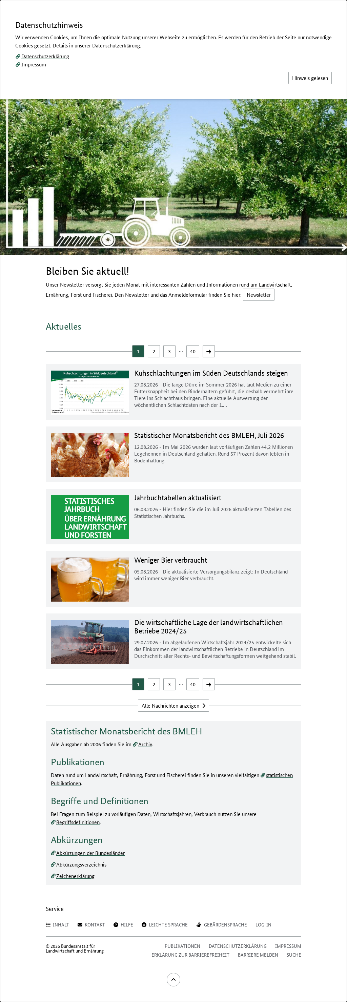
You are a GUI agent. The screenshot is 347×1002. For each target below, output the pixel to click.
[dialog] (173, 501)
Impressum (33, 64)
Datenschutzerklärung (45, 56)
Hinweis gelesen (310, 77)
